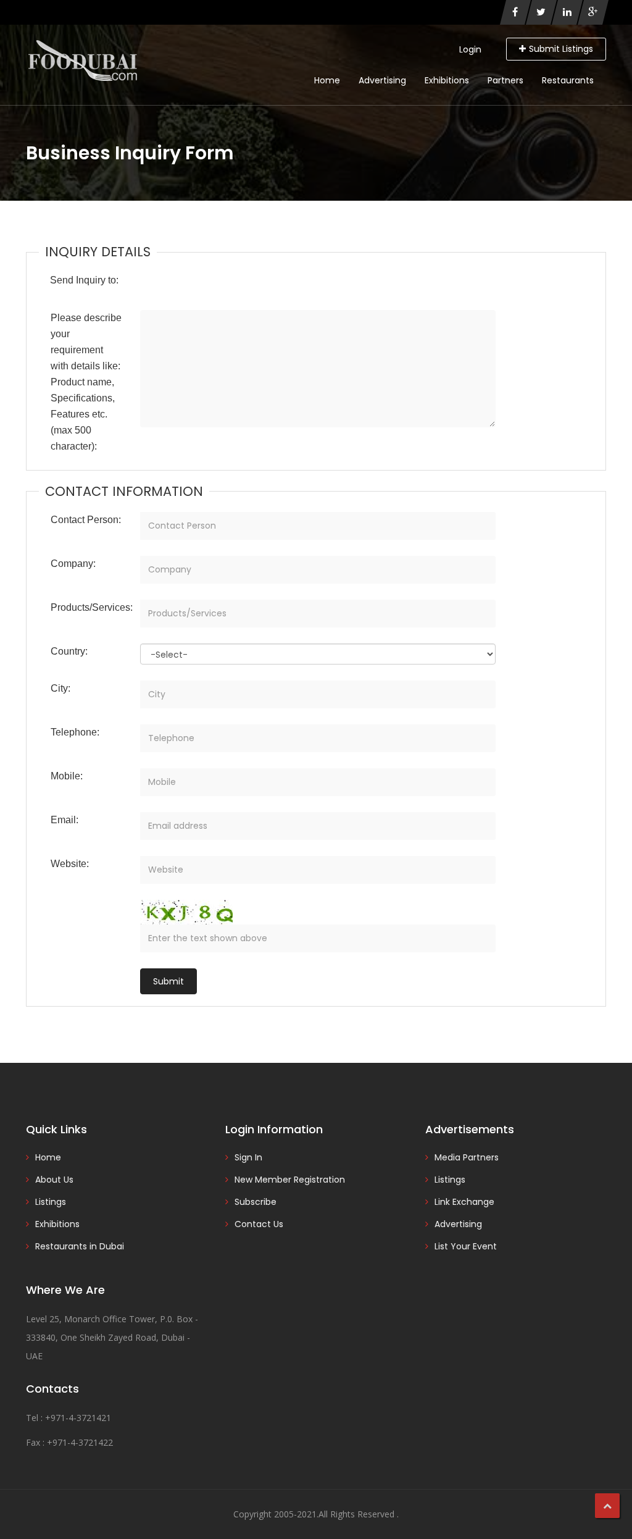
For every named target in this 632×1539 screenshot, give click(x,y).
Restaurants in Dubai (79, 1246)
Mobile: (67, 776)
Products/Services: (91, 607)
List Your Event (465, 1246)
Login (470, 49)
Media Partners (466, 1157)
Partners (505, 80)
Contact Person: (86, 519)
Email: (64, 820)
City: (60, 688)
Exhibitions (447, 80)
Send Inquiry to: (84, 280)
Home (327, 80)
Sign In (248, 1157)
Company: (73, 563)
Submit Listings (561, 49)
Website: (70, 863)
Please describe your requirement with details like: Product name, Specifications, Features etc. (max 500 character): (86, 381)
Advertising (382, 80)
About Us (54, 1179)
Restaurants (568, 80)
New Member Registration (290, 1179)
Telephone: (75, 732)
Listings (50, 1202)
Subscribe (255, 1202)
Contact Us (259, 1224)
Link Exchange (464, 1202)
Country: (69, 651)
